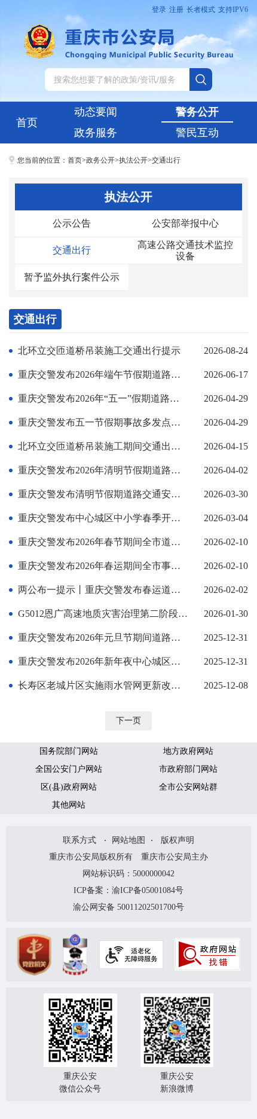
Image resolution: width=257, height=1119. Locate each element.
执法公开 (133, 160)
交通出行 (166, 160)
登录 (159, 9)
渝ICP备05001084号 (147, 890)
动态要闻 (95, 112)
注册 (176, 9)
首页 (27, 123)
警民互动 (197, 133)
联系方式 (79, 840)
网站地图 (128, 840)
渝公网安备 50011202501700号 (128, 907)
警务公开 (197, 112)
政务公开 (100, 160)
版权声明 (177, 840)
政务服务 (95, 133)
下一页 (128, 720)
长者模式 (200, 9)
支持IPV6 (233, 9)
